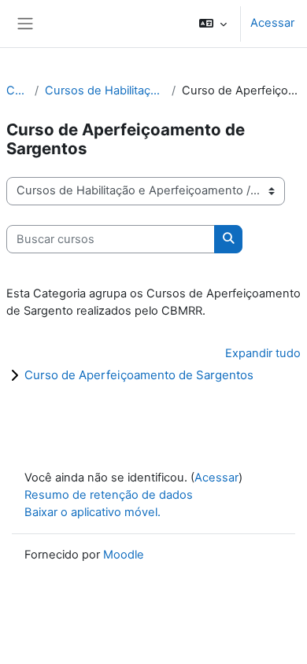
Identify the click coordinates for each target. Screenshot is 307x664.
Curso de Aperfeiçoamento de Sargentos (138, 374)
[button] (213, 23)
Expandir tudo (263, 353)
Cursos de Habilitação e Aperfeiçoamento (105, 90)
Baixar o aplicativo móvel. (92, 512)
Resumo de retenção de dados (108, 495)
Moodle (123, 555)
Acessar (272, 23)
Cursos (17, 90)
